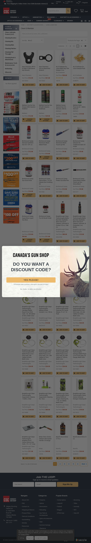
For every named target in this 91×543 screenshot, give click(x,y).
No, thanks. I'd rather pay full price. (31, 289)
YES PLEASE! (31, 280)
